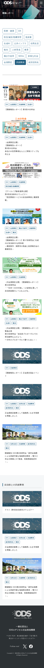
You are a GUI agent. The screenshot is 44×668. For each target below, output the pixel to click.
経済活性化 (34, 62)
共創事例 (20, 62)
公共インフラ (20, 43)
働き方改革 (9, 56)
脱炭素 (29, 37)
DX (19, 31)
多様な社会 (33, 56)
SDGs (21, 56)
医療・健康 (9, 31)
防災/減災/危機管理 (12, 37)
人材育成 (16, 50)
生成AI (7, 43)
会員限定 (8, 62)
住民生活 (35, 43)
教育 (26, 50)
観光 (6, 50)
